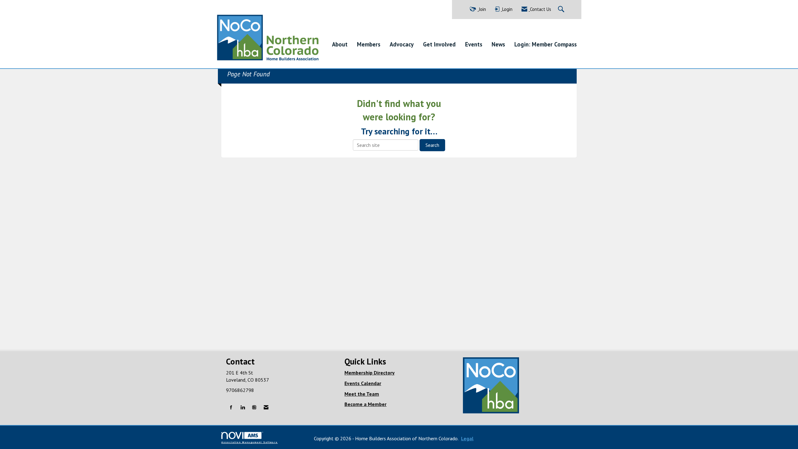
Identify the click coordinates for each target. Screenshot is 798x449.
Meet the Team (361, 394)
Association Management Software (249, 442)
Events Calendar (362, 383)
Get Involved (439, 44)
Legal (467, 438)
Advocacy (402, 44)
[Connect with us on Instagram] (254, 408)
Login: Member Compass (545, 44)
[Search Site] (562, 9)
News (498, 44)
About (340, 44)
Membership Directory (369, 372)
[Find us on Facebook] (231, 408)
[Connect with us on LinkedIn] (243, 408)
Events (473, 44)
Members (368, 44)
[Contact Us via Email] (266, 408)
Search (432, 145)
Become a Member (365, 404)
